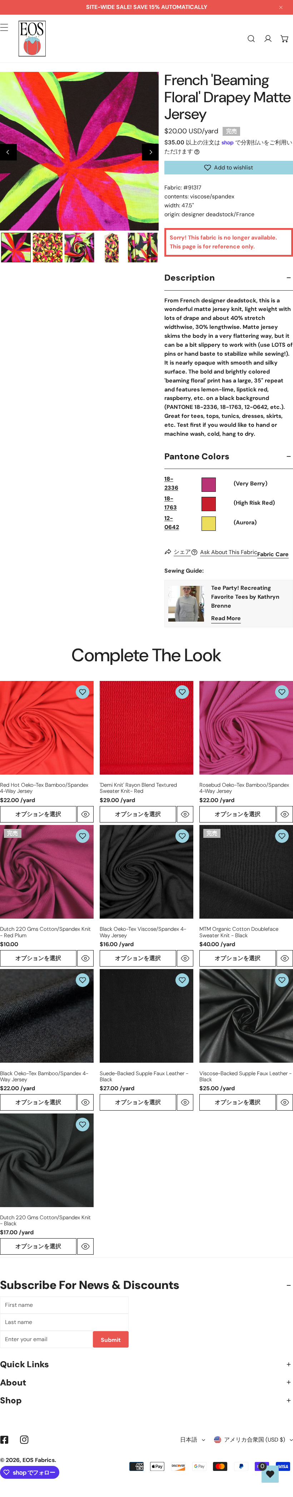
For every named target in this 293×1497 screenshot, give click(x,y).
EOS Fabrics (39, 1460)
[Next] (150, 152)
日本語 (188, 1439)
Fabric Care (273, 554)
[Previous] (8, 152)
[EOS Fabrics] (32, 38)
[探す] (251, 38)
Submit (111, 1340)
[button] (284, 38)
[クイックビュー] (85, 814)
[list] (79, 151)
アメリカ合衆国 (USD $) (254, 1439)
